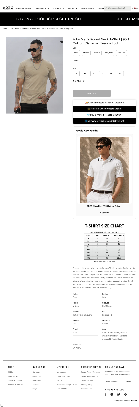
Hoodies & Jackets (15, 385)
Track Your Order (63, 376)
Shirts (10, 372)
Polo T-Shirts (13, 376)
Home (5, 29)
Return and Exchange (89, 376)
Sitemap (35, 385)
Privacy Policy (86, 385)
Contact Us (36, 376)
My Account (61, 372)
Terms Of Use (86, 389)
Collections (15, 29)
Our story (36, 372)
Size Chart (36, 380)
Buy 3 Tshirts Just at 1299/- (69, 2)
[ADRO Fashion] (8, 8)
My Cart (60, 380)
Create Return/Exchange (90, 372)
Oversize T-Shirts (15, 380)
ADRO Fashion (131, 401)
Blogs (34, 389)
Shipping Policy (87, 380)
